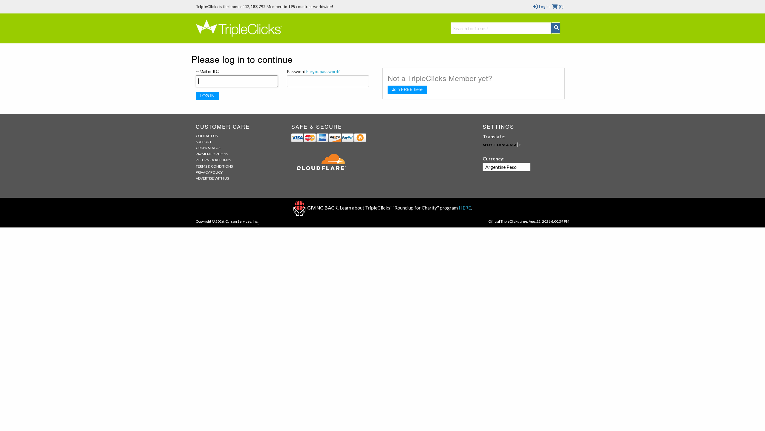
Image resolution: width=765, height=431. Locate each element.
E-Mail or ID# (208, 71)
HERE (465, 207)
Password (313, 71)
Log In (543, 6)
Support (204, 141)
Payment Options (212, 154)
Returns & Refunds (213, 160)
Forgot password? (323, 71)
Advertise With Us (212, 178)
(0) (561, 6)
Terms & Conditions (214, 166)
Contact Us (207, 135)
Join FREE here (407, 89)
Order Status (208, 147)
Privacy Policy (209, 172)
